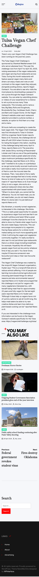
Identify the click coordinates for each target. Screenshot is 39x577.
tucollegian (19, 369)
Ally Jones (18, 438)
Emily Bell (17, 51)
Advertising (9, 555)
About (7, 550)
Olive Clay (18, 404)
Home (7, 544)
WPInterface (9, 571)
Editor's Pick (6, 362)
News (4, 36)
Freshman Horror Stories (11, 366)
